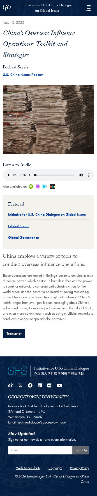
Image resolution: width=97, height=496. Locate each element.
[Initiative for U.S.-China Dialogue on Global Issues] (48, 370)
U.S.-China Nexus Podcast (23, 74)
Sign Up (80, 450)
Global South (18, 226)
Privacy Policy (79, 468)
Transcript (14, 333)
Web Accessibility (28, 468)
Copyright (55, 468)
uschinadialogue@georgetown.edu (41, 422)
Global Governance (23, 237)
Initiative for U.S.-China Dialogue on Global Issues (47, 214)
